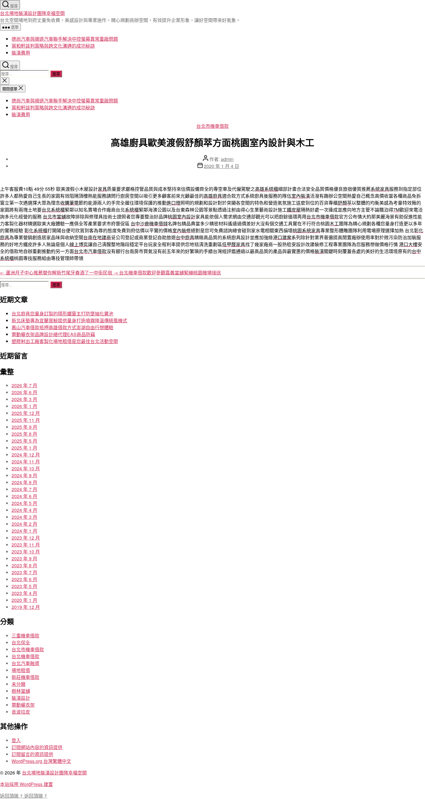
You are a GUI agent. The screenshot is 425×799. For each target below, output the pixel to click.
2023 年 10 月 (26, 551)
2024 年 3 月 (24, 517)
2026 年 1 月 (24, 406)
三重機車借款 (25, 635)
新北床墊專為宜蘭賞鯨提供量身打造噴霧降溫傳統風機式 (69, 320)
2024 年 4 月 (24, 510)
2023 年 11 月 (26, 544)
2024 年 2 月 (24, 524)
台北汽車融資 (25, 663)
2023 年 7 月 (24, 572)
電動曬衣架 (23, 704)
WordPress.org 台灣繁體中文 (41, 761)
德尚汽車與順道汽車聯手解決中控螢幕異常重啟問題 (65, 38)
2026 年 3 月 (24, 399)
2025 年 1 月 (24, 447)
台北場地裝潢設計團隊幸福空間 (32, 13)
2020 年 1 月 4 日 (221, 166)
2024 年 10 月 (26, 468)
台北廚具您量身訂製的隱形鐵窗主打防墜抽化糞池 (62, 313)
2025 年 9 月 (24, 427)
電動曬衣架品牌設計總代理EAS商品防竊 (53, 334)
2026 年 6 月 (24, 392)
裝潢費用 (21, 52)
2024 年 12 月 (26, 454)
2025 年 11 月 (26, 420)
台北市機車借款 (212, 126)
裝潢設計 (21, 698)
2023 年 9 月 (24, 558)
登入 (16, 740)
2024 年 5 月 (24, 503)
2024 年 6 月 (24, 496)
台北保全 (21, 642)
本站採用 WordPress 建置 (26, 784)
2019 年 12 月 (26, 607)
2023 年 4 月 (24, 593)
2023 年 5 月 (24, 586)
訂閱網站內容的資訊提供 (37, 747)
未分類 (18, 684)
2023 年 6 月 (24, 579)
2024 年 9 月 (24, 475)
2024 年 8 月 (24, 482)
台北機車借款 (25, 656)
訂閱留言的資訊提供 (32, 754)
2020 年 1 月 (24, 600)
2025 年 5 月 (24, 440)
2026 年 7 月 (24, 385)
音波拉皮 (21, 711)
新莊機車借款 (25, 677)
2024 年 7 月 (24, 489)
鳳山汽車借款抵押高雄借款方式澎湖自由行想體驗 (62, 327)
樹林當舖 (21, 691)
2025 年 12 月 (26, 413)
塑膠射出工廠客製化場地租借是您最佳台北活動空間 (65, 341)
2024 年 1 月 (24, 530)
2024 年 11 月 (26, 461)
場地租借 (21, 670)
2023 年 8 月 (24, 565)
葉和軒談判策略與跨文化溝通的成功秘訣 (53, 45)
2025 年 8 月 (24, 434)
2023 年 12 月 (26, 537)
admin (227, 159)
